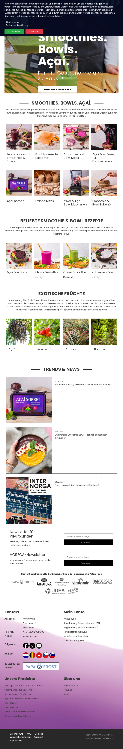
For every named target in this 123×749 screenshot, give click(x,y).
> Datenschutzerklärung (16, 25)
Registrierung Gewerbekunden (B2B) (83, 623)
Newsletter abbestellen (76, 636)
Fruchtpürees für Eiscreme (18, 689)
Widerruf (38, 737)
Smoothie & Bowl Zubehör (18, 716)
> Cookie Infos (11, 22)
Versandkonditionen (20, 737)
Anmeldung (70, 618)
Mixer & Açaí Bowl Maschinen (19, 711)
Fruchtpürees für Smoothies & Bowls (23, 685)
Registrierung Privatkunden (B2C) (81, 627)
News (66, 694)
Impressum (16, 740)
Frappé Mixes (11, 707)
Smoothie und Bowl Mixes (17, 694)
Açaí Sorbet (10, 702)
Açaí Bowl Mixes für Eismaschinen (21, 698)
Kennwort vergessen (74, 640)
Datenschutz (16, 733)
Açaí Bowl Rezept (18, 272)
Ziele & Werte (71, 685)
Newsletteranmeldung (75, 631)
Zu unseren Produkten (57, 89)
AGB (29, 733)
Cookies (39, 733)
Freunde (68, 689)
